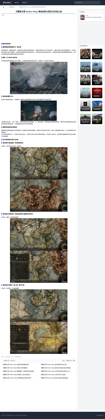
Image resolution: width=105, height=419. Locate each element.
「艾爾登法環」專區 (70, 360)
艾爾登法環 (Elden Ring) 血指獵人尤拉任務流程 (16, 375)
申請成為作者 (100, 415)
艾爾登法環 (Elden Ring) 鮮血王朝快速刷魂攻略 (54, 378)
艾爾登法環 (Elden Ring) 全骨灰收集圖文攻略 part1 (55, 371)
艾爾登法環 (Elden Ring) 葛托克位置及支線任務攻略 (56, 368)
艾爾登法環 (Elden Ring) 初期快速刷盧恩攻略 (16, 364)
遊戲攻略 (16, 2)
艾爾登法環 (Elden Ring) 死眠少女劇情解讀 (15, 368)
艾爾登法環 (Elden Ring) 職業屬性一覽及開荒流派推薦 (18, 371)
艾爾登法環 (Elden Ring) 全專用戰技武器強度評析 (17, 378)
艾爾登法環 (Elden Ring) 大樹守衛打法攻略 (53, 375)
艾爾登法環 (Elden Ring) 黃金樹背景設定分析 (54, 364)
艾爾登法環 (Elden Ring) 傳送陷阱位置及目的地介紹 (32, 7)
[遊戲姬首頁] (3, 7)
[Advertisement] (38, 29)
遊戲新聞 (24, 2)
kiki (87, 16)
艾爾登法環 (12, 7)
